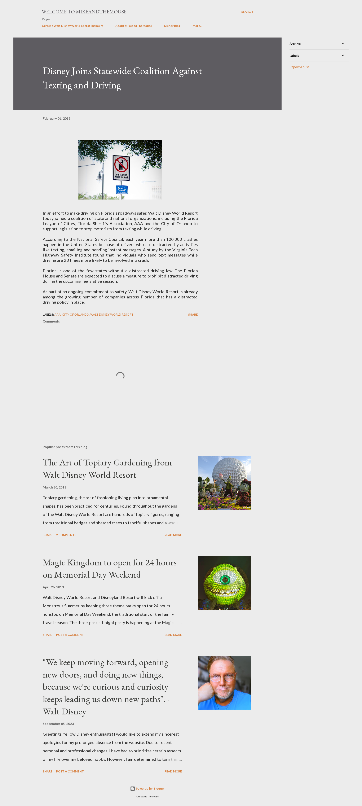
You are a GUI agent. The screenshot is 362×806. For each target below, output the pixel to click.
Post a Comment (70, 634)
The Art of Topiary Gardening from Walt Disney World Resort (107, 468)
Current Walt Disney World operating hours (72, 25)
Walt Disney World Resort (111, 314)
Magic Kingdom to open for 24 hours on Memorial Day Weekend (110, 568)
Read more (173, 535)
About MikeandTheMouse (133, 25)
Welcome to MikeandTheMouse (84, 11)
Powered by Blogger (150, 788)
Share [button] (193, 314)
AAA (57, 314)
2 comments (66, 535)
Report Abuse (299, 67)
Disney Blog (172, 25)
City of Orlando (75, 314)
